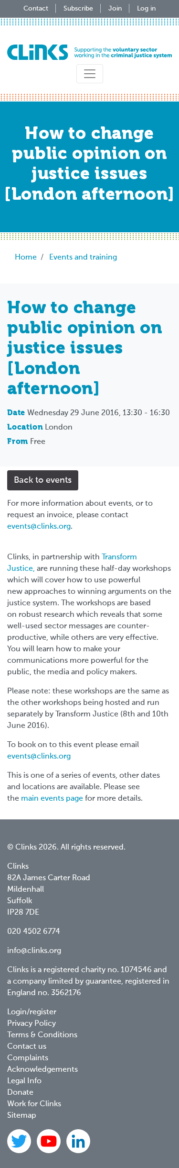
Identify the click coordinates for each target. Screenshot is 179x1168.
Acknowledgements (42, 1070)
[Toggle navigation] (89, 73)
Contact (35, 8)
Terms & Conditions (42, 1035)
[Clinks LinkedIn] (78, 1141)
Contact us (26, 1047)
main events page (52, 799)
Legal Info (24, 1081)
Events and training (83, 257)
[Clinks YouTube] (50, 1141)
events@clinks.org (39, 527)
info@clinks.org (34, 951)
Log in (146, 8)
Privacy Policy (31, 1024)
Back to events (43, 480)
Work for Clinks (34, 1104)
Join (115, 8)
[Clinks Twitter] (20, 1141)
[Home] (89, 52)
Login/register (31, 1012)
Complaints (27, 1058)
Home (26, 257)
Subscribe (78, 8)
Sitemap (21, 1116)
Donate (20, 1093)
